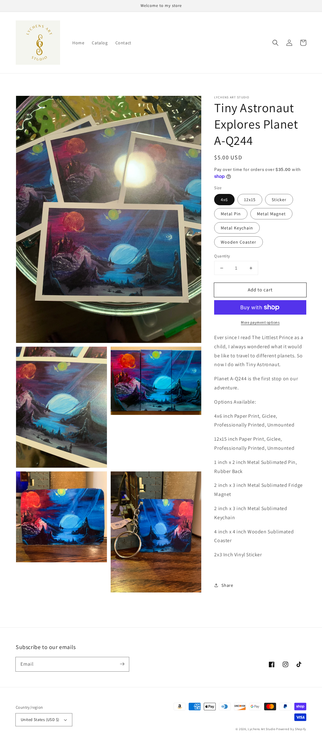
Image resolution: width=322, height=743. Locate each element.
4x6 (224, 199)
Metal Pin (231, 214)
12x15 (250, 199)
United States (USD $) (40, 719)
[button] (275, 43)
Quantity (222, 256)
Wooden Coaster (238, 242)
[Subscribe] (122, 664)
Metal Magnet (271, 214)
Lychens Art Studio (261, 729)
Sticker (279, 199)
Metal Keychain (237, 228)
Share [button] (227, 585)
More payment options (260, 322)
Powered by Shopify (291, 729)
